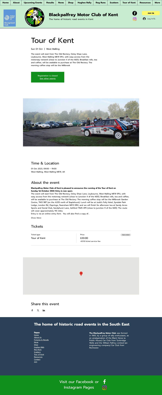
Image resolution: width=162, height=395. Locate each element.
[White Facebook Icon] (104, 382)
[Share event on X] (38, 310)
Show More (36, 218)
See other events (48, 78)
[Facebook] (134, 13)
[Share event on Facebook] (32, 310)
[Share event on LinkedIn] (44, 310)
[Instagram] (134, 19)
